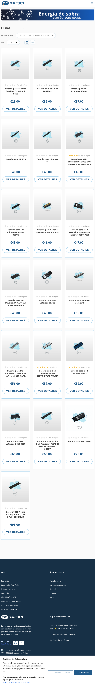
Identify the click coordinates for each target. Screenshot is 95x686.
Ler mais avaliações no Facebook (62, 634)
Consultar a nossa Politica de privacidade (16, 682)
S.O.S (52, 597)
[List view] (32, 42)
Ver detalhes (15, 108)
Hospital (53, 593)
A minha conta (55, 581)
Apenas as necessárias (60, 673)
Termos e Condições (9, 609)
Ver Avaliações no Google (59, 640)
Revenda (53, 589)
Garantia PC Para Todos (10, 585)
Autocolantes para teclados (11, 601)
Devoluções (5, 593)
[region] (47, 671)
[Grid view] (26, 42)
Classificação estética (9, 597)
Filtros (5, 27)
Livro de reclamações (58, 585)
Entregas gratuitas (8, 589)
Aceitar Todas (83, 673)
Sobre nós (5, 581)
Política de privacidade (10, 605)
